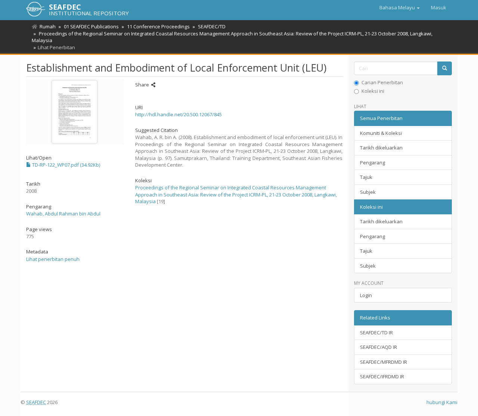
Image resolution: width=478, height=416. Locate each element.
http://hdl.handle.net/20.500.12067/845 (178, 114)
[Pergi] (444, 68)
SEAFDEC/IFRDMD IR (382, 376)
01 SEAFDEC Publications (91, 26)
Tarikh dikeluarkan (381, 147)
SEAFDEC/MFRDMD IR (383, 362)
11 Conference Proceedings (158, 26)
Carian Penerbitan (382, 82)
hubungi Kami (441, 402)
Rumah (48, 26)
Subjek (368, 192)
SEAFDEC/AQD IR (378, 347)
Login (366, 295)
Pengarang (372, 162)
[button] (399, 7)
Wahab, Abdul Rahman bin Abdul (63, 213)
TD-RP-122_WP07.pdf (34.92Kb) (65, 164)
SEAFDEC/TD (212, 26)
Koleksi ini (372, 91)
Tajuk (366, 177)
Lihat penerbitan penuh (53, 259)
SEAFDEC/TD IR (376, 332)
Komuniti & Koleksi (381, 133)
